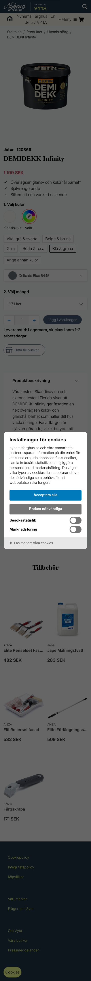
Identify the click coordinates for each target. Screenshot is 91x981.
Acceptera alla (45, 495)
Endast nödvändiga (45, 509)
